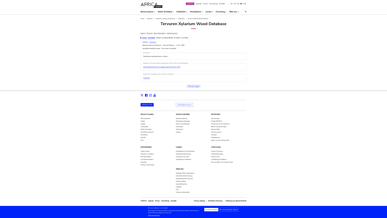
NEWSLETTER (147, 105)
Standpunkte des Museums (184, 179)
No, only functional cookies (228, 210)
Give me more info (154, 215)
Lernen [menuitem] (208, 12)
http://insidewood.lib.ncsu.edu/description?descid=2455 (161, 67)
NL (232, 4)
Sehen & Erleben (183, 114)
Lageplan (179, 187)
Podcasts (214, 135)
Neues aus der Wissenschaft (220, 140)
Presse (205, 4)
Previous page (193, 86)
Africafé (143, 137)
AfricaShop (144, 135)
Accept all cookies (211, 210)
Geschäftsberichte (181, 184)
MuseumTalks (215, 129)
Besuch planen (147, 114)
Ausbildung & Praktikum (183, 159)
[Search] (245, 12)
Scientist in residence (147, 154)
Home (142, 19)
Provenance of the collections (220, 124)
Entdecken (215, 114)
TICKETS (190, 4)
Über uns (180, 169)
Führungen (179, 127)
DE (241, 4)
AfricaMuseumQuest (147, 132)
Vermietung (213, 4)
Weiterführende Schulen (183, 154)
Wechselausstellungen (183, 121)
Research (149, 19)
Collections (181, 19)
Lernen (179, 147)
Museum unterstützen (147, 165)
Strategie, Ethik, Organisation (185, 173)
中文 (244, 4)
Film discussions (216, 132)
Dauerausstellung (181, 118)
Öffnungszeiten (145, 118)
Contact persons (172, 33)
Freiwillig (143, 162)
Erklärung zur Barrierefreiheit (236, 201)
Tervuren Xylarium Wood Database (197, 19)
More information (159, 33)
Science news (215, 157)
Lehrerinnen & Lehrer (182, 157)
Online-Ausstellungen (183, 124)
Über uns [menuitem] (233, 12)
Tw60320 (146, 78)
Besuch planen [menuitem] (147, 12)
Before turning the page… (219, 127)
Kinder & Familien (146, 129)
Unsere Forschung (217, 151)
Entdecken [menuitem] (181, 12)
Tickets (143, 121)
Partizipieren (146, 147)
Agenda (198, 4)
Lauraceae (152, 42)
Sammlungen (215, 118)
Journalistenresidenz (147, 159)
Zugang (143, 124)
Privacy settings (199, 201)
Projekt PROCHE (216, 121)
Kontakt (222, 4)
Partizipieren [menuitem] (195, 12)
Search (143, 33)
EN (238, 4)
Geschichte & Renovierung (184, 176)
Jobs (177, 189)
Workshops (179, 129)
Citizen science (145, 151)
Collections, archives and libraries (165, 19)
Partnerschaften (181, 181)
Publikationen (215, 137)
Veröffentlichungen (217, 154)
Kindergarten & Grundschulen (185, 151)
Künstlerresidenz (146, 157)
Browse (149, 33)
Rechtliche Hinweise (215, 201)
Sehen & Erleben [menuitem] (165, 12)
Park (142, 140)
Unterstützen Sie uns (184, 105)
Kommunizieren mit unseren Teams (222, 162)
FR (235, 4)
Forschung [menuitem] (220, 12)
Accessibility (144, 127)
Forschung (216, 147)
